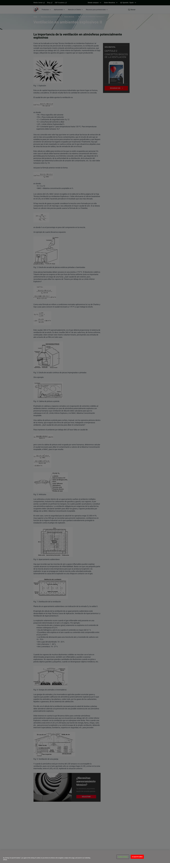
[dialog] (85, 856)
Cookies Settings (123, 856)
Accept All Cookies (137, 856)
